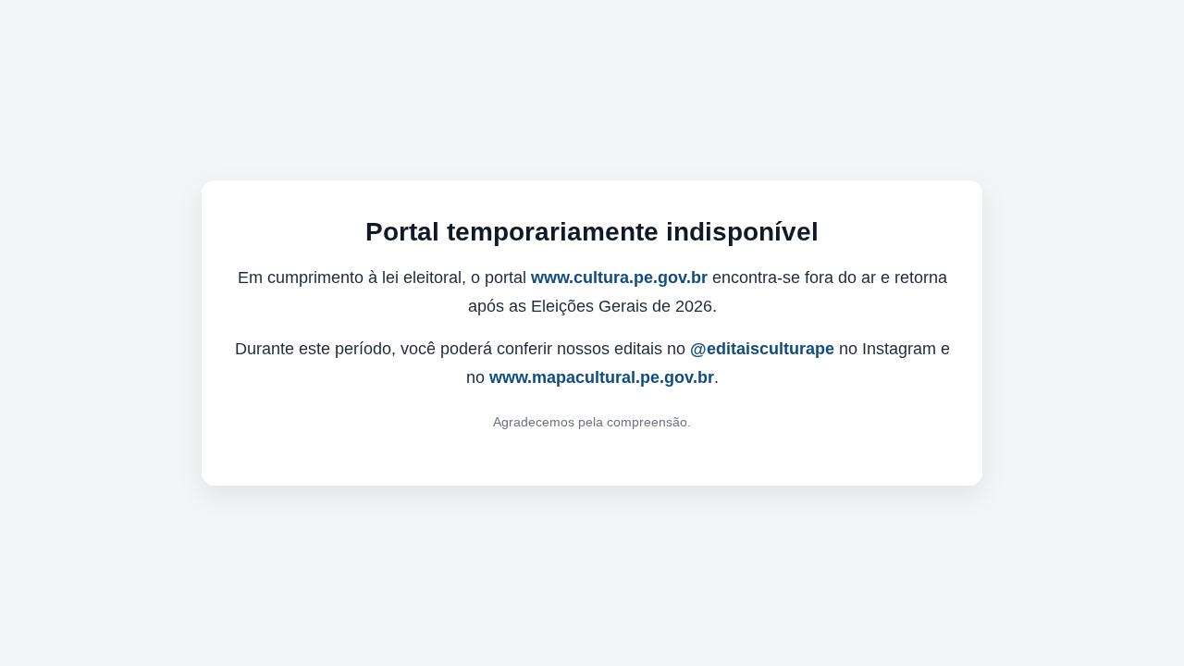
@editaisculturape (762, 348)
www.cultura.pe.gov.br (619, 277)
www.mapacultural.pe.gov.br (601, 377)
